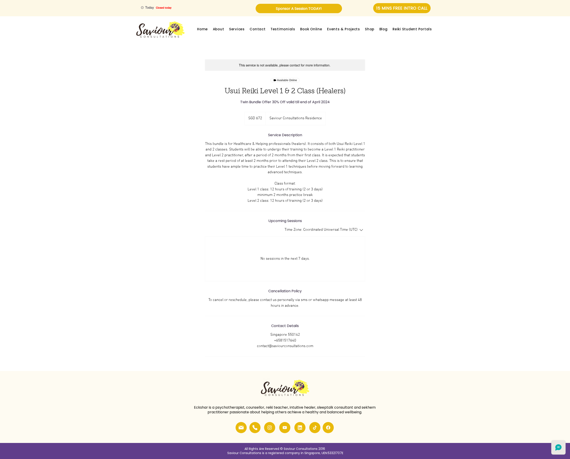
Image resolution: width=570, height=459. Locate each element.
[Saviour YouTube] (284, 427)
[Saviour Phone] (255, 427)
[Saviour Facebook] (328, 427)
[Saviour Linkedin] (299, 427)
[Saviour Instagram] (269, 427)
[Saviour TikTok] (314, 427)
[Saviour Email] (241, 427)
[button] (218, 29)
